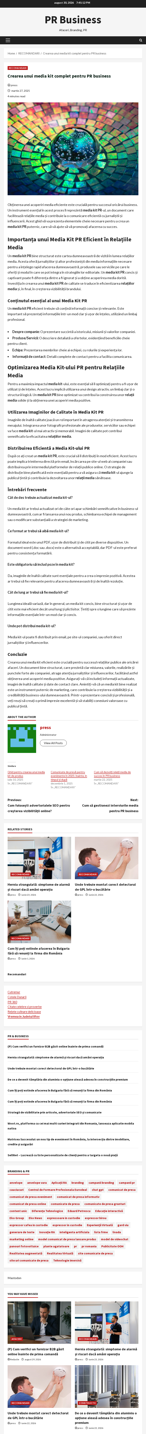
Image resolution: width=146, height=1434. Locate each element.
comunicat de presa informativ (78, 1197)
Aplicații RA (59, 1182)
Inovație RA (47, 1232)
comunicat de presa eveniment (31, 1197)
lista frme (101, 1232)
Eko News (35, 1218)
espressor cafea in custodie (29, 1225)
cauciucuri (17, 1190)
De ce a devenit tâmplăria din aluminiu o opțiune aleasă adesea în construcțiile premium (68, 1079)
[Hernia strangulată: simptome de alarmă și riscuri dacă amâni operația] (39, 858)
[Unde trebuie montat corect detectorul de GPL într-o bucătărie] (106, 858)
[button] (8, 40)
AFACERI (17, 1339)
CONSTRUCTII (87, 1403)
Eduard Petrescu (79, 1211)
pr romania (89, 1246)
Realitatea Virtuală (60, 1253)
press (14, 85)
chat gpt (98, 1190)
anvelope (16, 1182)
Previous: (39, 805)
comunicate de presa (65, 1204)
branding (77, 1182)
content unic (18, 1211)
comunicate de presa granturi (104, 1204)
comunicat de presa (122, 1190)
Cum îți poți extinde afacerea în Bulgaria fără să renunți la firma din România (60, 1090)
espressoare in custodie (63, 1218)
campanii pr (127, 1182)
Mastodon (14, 1278)
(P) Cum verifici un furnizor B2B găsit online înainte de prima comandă (55, 1046)
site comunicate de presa (95, 1253)
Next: (110, 805)
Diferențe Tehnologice (47, 1211)
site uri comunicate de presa (29, 1260)
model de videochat (114, 1239)
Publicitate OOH (112, 1246)
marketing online (21, 1239)
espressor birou (95, 1218)
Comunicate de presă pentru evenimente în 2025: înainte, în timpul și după (69, 775)
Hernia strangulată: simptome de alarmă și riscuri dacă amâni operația (56, 1057)
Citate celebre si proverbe (25, 1006)
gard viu (123, 1225)
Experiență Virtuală (100, 1225)
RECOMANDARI (18, 67)
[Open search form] (140, 40)
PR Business (73, 19)
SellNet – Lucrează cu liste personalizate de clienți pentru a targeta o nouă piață (63, 1155)
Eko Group (17, 1218)
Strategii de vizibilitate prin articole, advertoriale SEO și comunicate (55, 1112)
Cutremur (14, 992)
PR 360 (12, 1002)
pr (75, 1246)
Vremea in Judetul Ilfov (24, 1016)
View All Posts (53, 743)
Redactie (14, 1359)
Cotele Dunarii (17, 997)
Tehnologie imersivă (67, 1260)
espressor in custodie (67, 1225)
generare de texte (22, 1232)
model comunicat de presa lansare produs (67, 1239)
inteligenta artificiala (74, 1232)
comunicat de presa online (28, 1204)
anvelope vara (37, 1182)
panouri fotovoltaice (24, 1246)
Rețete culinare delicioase (24, 1011)
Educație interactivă (109, 1211)
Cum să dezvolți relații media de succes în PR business (112, 773)
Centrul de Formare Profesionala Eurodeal (57, 1190)
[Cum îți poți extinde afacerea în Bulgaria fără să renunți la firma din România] (39, 922)
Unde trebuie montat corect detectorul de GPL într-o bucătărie (51, 1068)
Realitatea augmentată (26, 1253)
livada (117, 1232)
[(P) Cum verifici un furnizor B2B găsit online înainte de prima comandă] (39, 1322)
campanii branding (101, 1182)
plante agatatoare (56, 1246)
